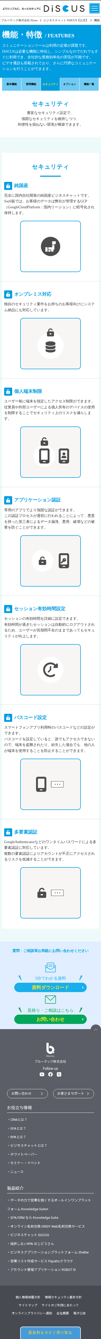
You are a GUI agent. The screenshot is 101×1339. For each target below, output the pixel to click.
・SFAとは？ (16, 1128)
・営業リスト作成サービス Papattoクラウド (40, 1261)
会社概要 (62, 1313)
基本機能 (11, 84)
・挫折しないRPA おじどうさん (30, 1244)
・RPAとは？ (16, 1137)
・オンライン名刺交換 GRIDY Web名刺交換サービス (46, 1226)
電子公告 (79, 1313)
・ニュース (15, 1172)
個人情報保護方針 (28, 1297)
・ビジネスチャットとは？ (27, 1146)
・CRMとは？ (17, 1120)
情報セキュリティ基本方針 (63, 1297)
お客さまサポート (70, 1093)
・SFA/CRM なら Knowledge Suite (32, 1218)
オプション (69, 84)
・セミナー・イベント (24, 1163)
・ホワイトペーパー (22, 1154)
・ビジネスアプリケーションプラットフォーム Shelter (48, 1252)
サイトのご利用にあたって (60, 1305)
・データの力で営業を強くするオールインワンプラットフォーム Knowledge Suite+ (49, 1204)
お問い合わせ (21, 1093)
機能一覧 (89, 84)
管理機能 (31, 84)
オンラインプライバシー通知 (32, 1313)
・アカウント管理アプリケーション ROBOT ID (41, 1270)
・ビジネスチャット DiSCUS (28, 1235)
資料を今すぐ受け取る (52, 1332)
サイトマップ (28, 1305)
